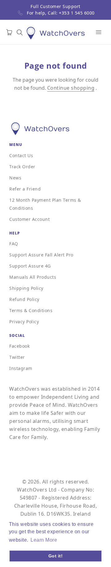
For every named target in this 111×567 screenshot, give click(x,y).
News (15, 178)
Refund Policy (24, 299)
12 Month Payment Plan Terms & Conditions (45, 204)
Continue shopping (71, 87)
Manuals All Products (32, 277)
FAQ (13, 244)
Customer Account (29, 219)
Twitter (17, 357)
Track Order (22, 167)
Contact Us (21, 155)
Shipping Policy (26, 288)
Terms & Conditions (30, 310)
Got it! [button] (55, 555)
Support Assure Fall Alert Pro (41, 255)
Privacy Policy (24, 321)
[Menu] (98, 32)
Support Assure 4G (30, 266)
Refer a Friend (25, 189)
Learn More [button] (44, 540)
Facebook (19, 346)
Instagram (20, 368)
